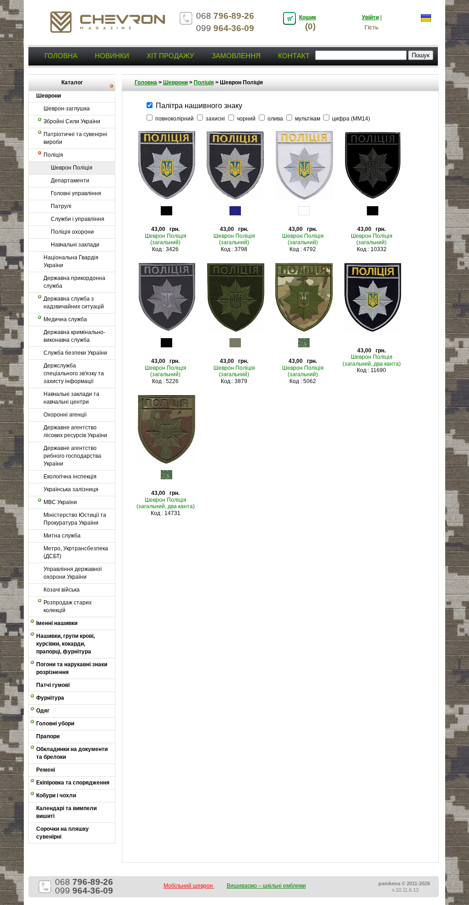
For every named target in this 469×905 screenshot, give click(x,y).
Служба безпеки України (75, 353)
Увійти (370, 17)
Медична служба (65, 319)
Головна (60, 56)
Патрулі (61, 206)
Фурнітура (50, 698)
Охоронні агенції (65, 414)
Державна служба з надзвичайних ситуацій (74, 303)
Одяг (42, 711)
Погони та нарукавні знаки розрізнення (71, 668)
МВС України (60, 502)
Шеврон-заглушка (67, 108)
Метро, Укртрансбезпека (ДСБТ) (76, 552)
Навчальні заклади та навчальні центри (71, 398)
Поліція (53, 155)
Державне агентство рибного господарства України (72, 456)
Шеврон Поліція (72, 168)
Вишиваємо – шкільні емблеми (266, 886)
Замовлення (236, 56)
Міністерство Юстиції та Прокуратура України (75, 519)
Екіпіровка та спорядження (72, 782)
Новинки (112, 56)
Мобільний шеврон (189, 886)
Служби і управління (77, 219)
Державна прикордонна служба (74, 282)
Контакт (294, 56)
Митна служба (62, 535)
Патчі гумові (53, 685)
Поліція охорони (72, 232)
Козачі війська (62, 590)
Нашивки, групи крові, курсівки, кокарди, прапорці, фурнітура (65, 644)
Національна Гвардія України (71, 261)
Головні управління (76, 193)
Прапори (48, 736)
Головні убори (55, 723)
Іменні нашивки (56, 623)
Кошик (307, 17)
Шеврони (175, 82)
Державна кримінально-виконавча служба (74, 336)
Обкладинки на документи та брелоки (72, 753)
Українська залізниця (71, 489)
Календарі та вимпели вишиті (66, 812)
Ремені (45, 770)
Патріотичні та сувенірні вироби (75, 138)
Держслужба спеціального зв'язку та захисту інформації (74, 373)
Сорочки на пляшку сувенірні (62, 833)
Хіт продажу (170, 56)
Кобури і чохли (56, 795)
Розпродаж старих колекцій (68, 606)
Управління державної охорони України (73, 573)
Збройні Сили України (72, 121)
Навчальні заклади (75, 244)
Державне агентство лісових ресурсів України (75, 431)
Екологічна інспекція (70, 476)
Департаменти (70, 180)
